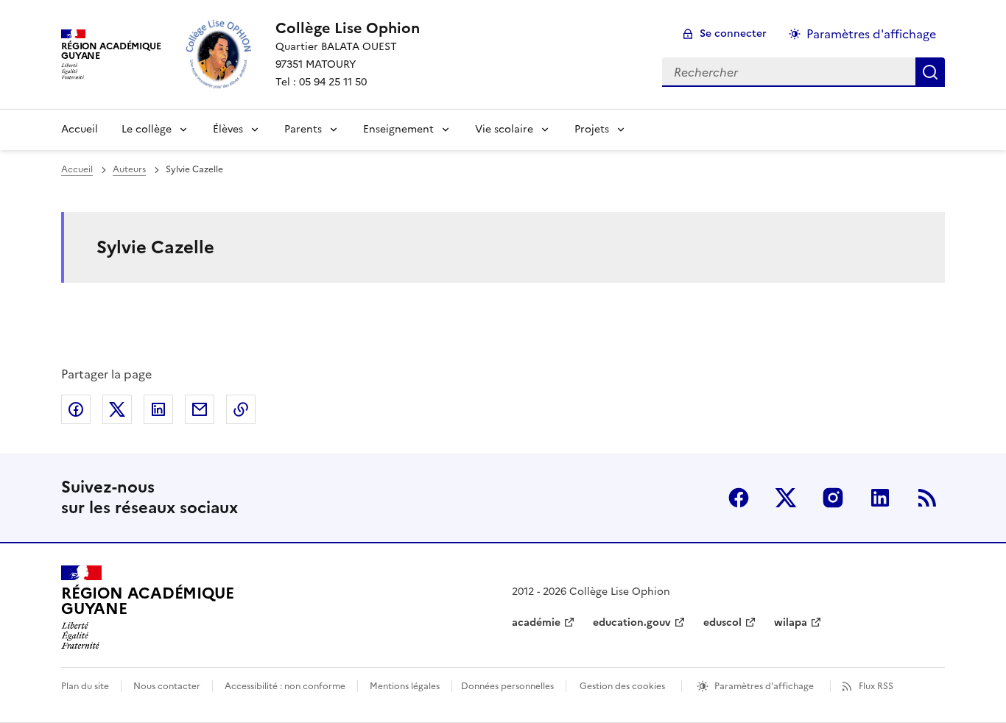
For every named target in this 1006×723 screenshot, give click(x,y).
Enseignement (398, 129)
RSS (927, 497)
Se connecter (733, 33)
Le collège (147, 129)
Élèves (228, 129)
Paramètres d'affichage (871, 34)
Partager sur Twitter (117, 409)
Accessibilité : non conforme (285, 686)
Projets (591, 129)
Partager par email (199, 409)
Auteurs (129, 169)
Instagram (833, 497)
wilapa (790, 622)
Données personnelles (507, 686)
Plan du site (85, 686)
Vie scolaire (504, 129)
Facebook (738, 497)
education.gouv (632, 622)
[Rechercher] (930, 72)
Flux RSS (876, 686)
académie (536, 622)
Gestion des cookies (622, 686)
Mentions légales (405, 686)
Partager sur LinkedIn (158, 409)
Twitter (785, 497)
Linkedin (880, 497)
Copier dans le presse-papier (241, 409)
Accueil (79, 129)
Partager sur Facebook (76, 409)
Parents (303, 129)
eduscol (722, 622)
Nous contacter (166, 686)
